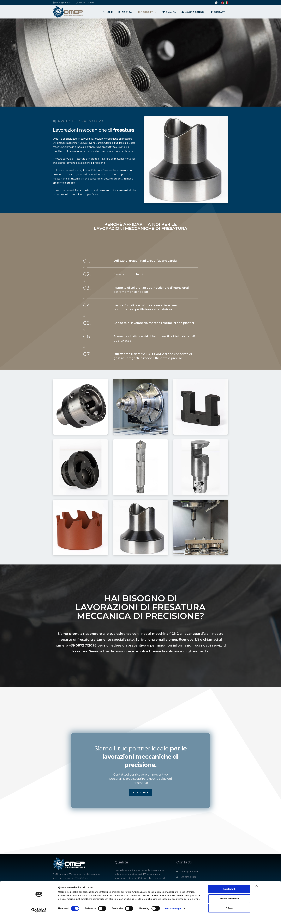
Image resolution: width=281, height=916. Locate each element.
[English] (223, 2)
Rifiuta (229, 908)
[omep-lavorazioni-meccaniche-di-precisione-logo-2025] (68, 12)
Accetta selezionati (229, 898)
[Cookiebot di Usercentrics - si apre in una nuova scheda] (39, 910)
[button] (155, 12)
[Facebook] (216, 2)
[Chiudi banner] (257, 886)
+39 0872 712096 (82, 645)
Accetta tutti (229, 889)
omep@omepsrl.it (183, 640)
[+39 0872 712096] (178, 877)
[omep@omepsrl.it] (178, 871)
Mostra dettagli (173, 908)
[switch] (102, 908)
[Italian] (226, 2)
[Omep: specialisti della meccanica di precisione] (80, 407)
